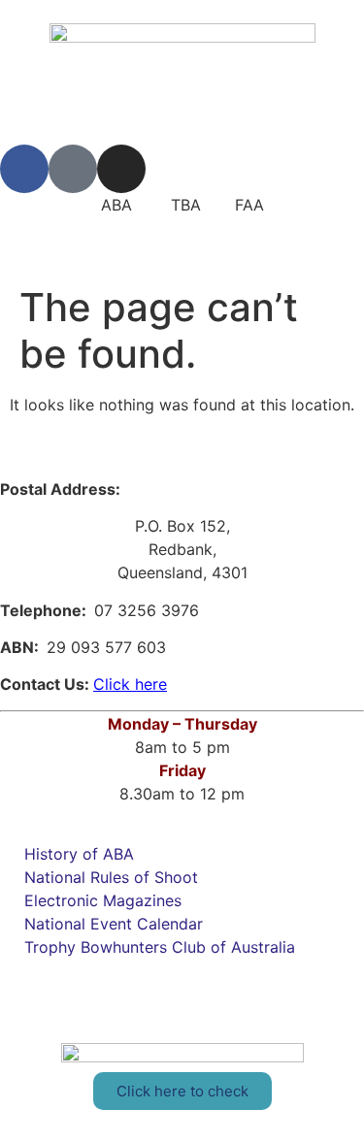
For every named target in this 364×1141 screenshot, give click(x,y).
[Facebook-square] (73, 169)
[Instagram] (121, 169)
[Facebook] (24, 169)
